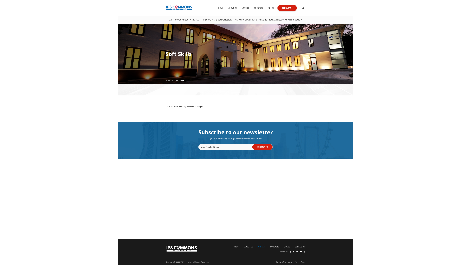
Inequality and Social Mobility (217, 20)
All (170, 20)
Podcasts (258, 8)
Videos (271, 8)
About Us (232, 8)
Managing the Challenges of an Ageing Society (280, 20)
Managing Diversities (245, 20)
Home (220, 8)
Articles (245, 8)
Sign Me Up (262, 147)
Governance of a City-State (187, 20)
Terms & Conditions (284, 262)
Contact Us (287, 8)
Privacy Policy (299, 262)
